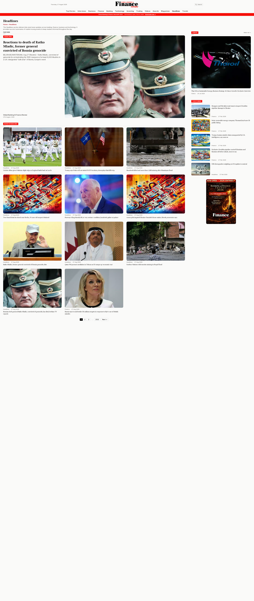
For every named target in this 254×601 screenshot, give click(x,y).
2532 (97, 319)
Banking (109, 11)
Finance (101, 11)
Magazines (165, 11)
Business (92, 11)
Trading (139, 11)
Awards (156, 11)
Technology (119, 11)
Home (5, 24)
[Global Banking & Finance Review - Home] (127, 4)
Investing (130, 11)
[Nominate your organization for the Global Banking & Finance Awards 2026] (221, 201)
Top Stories (70, 11)
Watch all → (247, 32)
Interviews (82, 11)
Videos (147, 11)
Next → (104, 319)
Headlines (176, 11)
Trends (185, 11)
